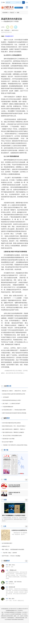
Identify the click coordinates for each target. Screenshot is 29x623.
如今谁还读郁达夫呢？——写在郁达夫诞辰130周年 (14, 409)
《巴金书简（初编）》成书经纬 (9, 552)
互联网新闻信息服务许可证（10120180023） (14, 610)
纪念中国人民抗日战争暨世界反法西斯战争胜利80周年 (14, 485)
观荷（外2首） (12, 564)
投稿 (4, 2)
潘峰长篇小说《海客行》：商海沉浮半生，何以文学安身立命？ (15, 390)
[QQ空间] (11, 27)
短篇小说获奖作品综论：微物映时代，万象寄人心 (13, 429)
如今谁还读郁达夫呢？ (7, 543)
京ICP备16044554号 (13, 608)
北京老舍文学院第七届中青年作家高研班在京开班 (13, 394)
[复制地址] (15, 27)
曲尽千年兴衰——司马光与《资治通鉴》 (11, 555)
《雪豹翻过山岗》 (13, 570)
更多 (26, 479)
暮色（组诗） (12, 598)
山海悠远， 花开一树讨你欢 (15, 581)
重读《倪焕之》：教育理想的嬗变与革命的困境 (13, 549)
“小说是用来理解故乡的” (7, 406)
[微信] (7, 27)
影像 (18, 12)
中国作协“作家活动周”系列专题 (14, 493)
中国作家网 (5, 12)
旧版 (27, 2)
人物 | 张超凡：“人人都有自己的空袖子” (11, 403)
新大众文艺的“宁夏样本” (7, 441)
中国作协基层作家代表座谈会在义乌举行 (11, 400)
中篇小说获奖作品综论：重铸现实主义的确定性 (13, 432)
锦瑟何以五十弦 (5, 546)
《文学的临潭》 (5, 397)
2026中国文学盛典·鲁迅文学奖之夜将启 (11, 422)
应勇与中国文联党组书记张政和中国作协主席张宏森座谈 (15, 413)
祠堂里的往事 (12, 587)
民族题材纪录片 (9, 36)
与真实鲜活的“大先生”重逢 (8, 438)
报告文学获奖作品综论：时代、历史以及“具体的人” (14, 426)
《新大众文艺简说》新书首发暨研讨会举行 (12, 435)
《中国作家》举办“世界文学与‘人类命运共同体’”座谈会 (14, 445)
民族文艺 (12, 12)
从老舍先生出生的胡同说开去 (19, 530)
